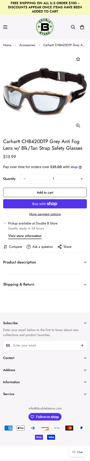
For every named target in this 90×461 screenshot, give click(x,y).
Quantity (9, 178)
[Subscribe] (82, 345)
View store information (25, 235)
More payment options (45, 214)
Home (7, 45)
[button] (82, 27)
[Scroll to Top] (82, 439)
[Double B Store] (45, 27)
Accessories (27, 45)
